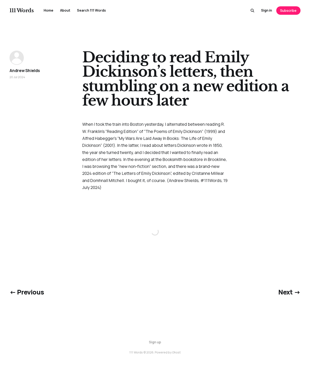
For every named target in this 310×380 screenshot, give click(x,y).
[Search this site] (252, 10)
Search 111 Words (91, 10)
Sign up (155, 342)
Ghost (176, 352)
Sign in (266, 10)
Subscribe (288, 10)
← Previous (26, 292)
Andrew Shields (24, 70)
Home (48, 10)
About (65, 10)
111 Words (21, 10)
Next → (289, 292)
